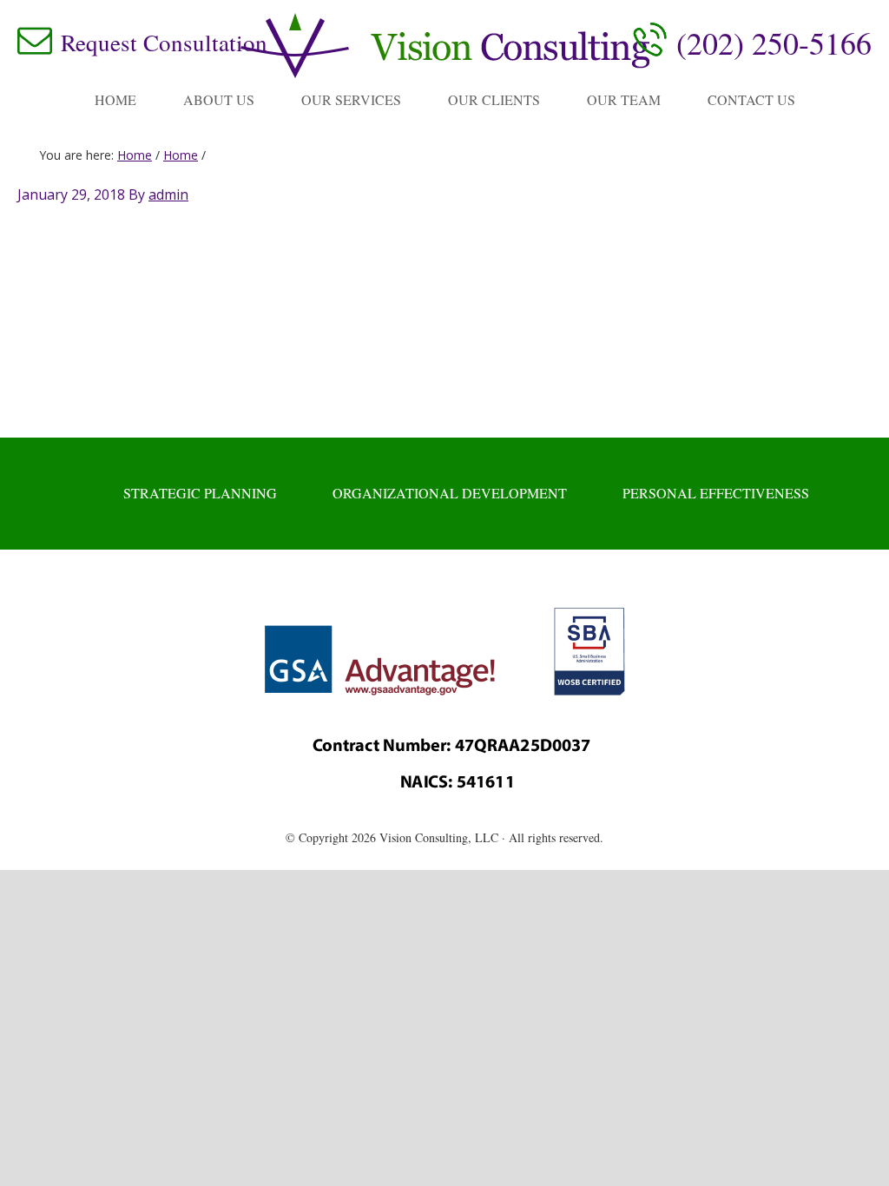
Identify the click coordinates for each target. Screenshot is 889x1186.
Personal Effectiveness (715, 493)
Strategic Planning (200, 493)
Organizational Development (450, 493)
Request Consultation (164, 42)
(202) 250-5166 (774, 42)
